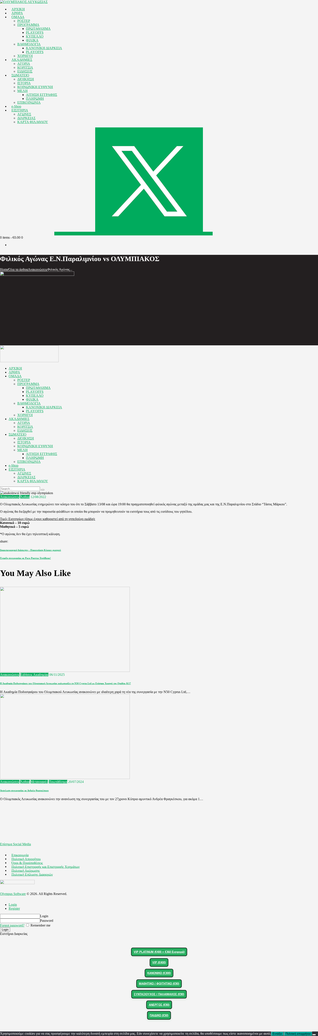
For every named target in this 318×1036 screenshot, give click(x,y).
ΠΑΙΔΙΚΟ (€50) (159, 1015)
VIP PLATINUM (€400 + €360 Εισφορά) (159, 952)
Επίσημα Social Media (15, 844)
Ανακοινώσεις (37, 269)
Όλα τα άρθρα (18, 269)
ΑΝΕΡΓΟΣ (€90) (159, 1004)
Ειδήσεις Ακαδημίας (34, 674)
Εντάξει (277, 1033)
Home (4, 269)
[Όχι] (314, 1034)
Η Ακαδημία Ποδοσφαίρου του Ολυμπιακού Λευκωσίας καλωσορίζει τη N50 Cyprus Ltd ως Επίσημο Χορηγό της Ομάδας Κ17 (65, 683)
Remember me (40, 925)
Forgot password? (12, 925)
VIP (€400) (159, 962)
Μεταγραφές (39, 782)
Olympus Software (13, 894)
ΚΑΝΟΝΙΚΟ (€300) (159, 973)
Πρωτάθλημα (58, 782)
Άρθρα (25, 497)
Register (14, 908)
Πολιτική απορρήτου (298, 1033)
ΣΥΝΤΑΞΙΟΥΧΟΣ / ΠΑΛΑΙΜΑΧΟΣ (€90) (159, 994)
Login (13, 904)
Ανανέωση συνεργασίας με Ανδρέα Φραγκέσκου (24, 790)
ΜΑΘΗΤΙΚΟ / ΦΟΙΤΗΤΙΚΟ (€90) (159, 983)
